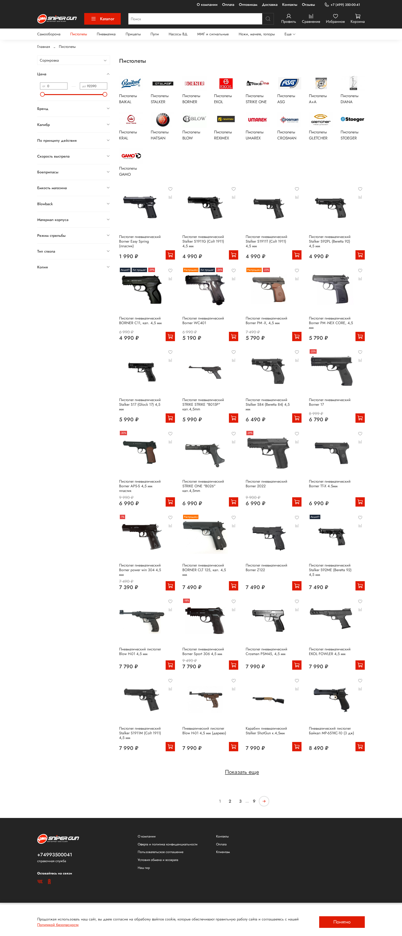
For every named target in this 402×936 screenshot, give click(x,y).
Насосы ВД (178, 34)
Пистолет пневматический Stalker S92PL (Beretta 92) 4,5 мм (330, 241)
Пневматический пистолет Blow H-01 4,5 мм (140, 651)
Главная (43, 46)
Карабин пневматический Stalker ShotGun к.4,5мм (266, 731)
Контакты (289, 4)
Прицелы (133, 34)
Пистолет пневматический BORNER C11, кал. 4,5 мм (140, 321)
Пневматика (106, 34)
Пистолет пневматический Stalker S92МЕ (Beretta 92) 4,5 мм (330, 570)
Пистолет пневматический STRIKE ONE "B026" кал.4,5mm (203, 486)
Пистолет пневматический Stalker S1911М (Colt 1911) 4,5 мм (140, 733)
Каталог (107, 19)
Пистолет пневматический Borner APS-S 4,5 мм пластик (140, 486)
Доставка (270, 4)
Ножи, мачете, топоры (257, 34)
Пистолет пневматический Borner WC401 (203, 321)
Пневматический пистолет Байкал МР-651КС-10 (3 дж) (331, 731)
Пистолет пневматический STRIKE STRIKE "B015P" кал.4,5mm (203, 404)
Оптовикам (248, 4)
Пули (155, 34)
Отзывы (308, 4)
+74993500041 (54, 854)
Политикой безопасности (58, 924)
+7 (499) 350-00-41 (345, 4)
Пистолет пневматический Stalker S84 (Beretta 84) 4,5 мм (268, 404)
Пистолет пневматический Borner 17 (330, 402)
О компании (207, 4)
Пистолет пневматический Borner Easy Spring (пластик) (140, 241)
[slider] (42, 94)
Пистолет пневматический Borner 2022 (266, 484)
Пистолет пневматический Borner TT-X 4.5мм (330, 484)
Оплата (228, 4)
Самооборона (48, 34)
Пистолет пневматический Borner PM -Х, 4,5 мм (266, 321)
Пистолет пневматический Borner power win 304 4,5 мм (140, 570)
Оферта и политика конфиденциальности (168, 844)
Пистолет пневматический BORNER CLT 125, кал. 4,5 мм (204, 570)
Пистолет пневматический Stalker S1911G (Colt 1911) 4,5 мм (203, 241)
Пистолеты (78, 34)
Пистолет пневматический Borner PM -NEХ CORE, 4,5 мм (331, 323)
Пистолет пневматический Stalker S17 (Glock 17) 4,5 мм (140, 404)
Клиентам (223, 852)
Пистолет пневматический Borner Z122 (266, 568)
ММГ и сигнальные (213, 34)
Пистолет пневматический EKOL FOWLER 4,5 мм (330, 651)
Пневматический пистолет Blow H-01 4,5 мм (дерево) (204, 731)
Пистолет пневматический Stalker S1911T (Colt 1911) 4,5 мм (266, 241)
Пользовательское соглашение (160, 852)
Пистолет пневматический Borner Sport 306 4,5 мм (203, 651)
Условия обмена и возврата (158, 859)
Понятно (342, 922)
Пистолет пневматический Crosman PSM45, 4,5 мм (266, 651)
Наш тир (144, 867)
